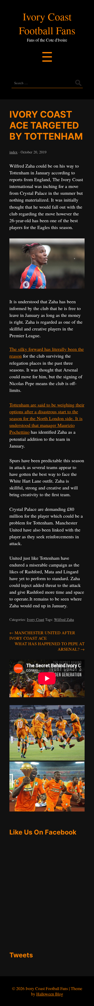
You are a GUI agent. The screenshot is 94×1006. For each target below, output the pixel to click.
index (13, 152)
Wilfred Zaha (64, 619)
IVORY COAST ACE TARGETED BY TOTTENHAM (46, 125)
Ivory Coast (35, 619)
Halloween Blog (49, 994)
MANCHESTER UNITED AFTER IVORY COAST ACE (42, 635)
